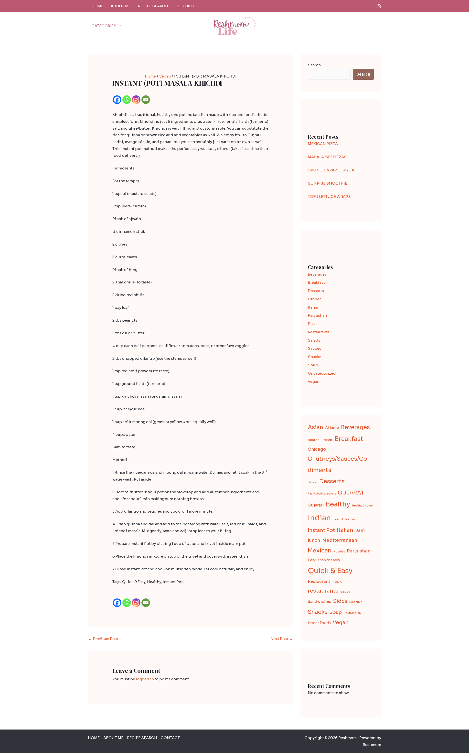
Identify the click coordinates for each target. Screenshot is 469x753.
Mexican (319, 550)
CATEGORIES (104, 25)
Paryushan (317, 315)
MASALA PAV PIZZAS (327, 157)
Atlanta (332, 428)
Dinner (314, 299)
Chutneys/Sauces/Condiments (339, 464)
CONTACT (184, 6)
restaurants (323, 590)
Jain (360, 530)
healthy (338, 504)
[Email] (145, 99)
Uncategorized (322, 373)
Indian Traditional (344, 519)
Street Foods (319, 623)
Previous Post (103, 638)
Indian (319, 517)
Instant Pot (321, 530)
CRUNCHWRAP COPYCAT (332, 170)
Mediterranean (339, 540)
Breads (327, 440)
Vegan (313, 381)
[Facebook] (117, 99)
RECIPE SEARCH (153, 6)
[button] (118, 25)
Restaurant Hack (325, 581)
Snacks (314, 356)
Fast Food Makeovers (322, 493)
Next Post (281, 638)
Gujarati (316, 505)
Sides (340, 601)
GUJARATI (352, 492)
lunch (314, 540)
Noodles (339, 551)
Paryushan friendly (324, 560)
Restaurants (319, 332)
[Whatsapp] (126, 99)
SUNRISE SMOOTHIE (327, 183)
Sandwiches (319, 601)
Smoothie (355, 602)
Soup (313, 365)
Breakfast (316, 282)
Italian (314, 307)
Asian (315, 427)
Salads (314, 340)
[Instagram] (379, 6)
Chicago (317, 449)
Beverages (317, 274)
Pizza (313, 323)
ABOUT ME (121, 6)
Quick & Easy (330, 570)
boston (314, 440)
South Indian (352, 613)
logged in (145, 679)
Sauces (314, 348)
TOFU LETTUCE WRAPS (329, 196)
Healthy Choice (362, 505)
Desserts (316, 290)
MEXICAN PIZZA (323, 143)
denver (312, 482)
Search (314, 65)
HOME (97, 6)
